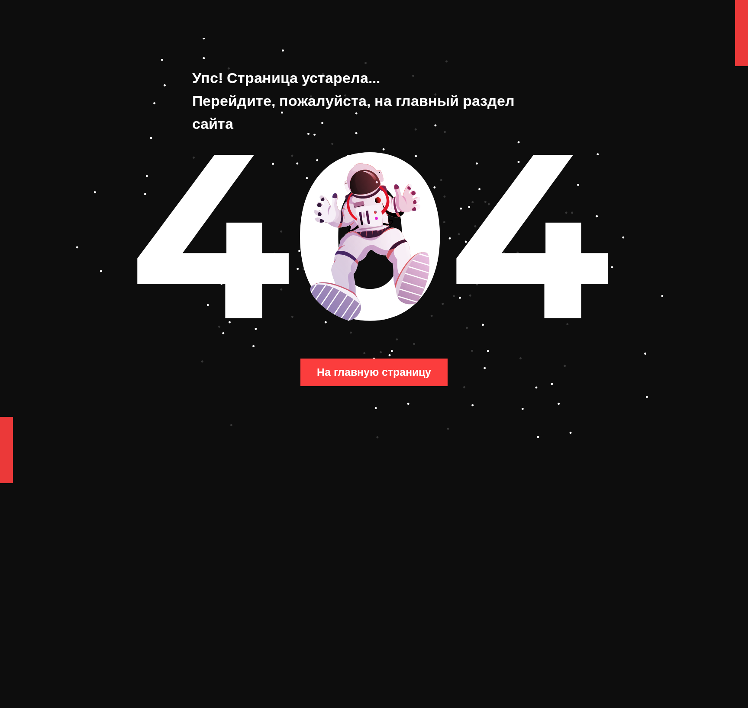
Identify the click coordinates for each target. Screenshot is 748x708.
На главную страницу (374, 372)
